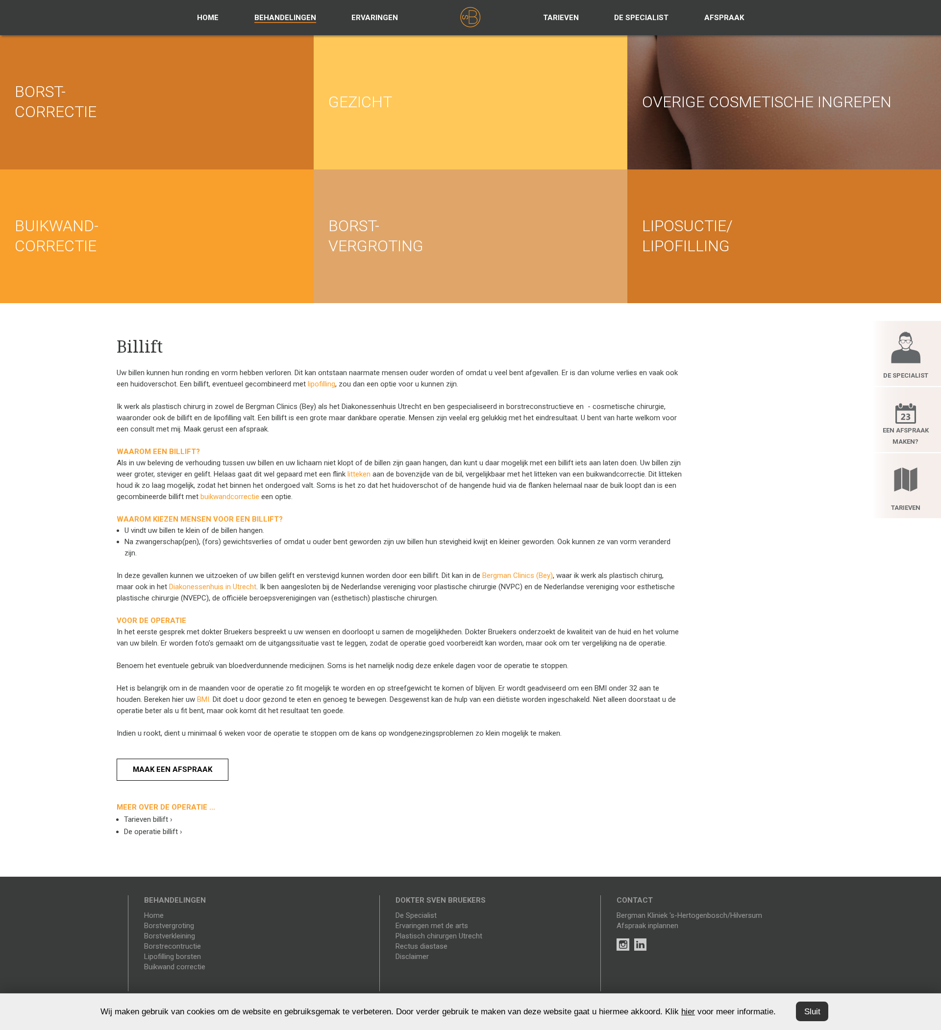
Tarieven (561, 17)
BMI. (204, 699)
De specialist (641, 17)
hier (688, 1011)
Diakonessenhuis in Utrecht (212, 586)
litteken (359, 474)
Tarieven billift (148, 819)
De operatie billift (153, 831)
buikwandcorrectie (229, 496)
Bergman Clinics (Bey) (517, 575)
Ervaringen (374, 17)
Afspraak (724, 17)
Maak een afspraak (172, 769)
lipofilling (321, 384)
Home (208, 17)
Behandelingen (285, 17)
